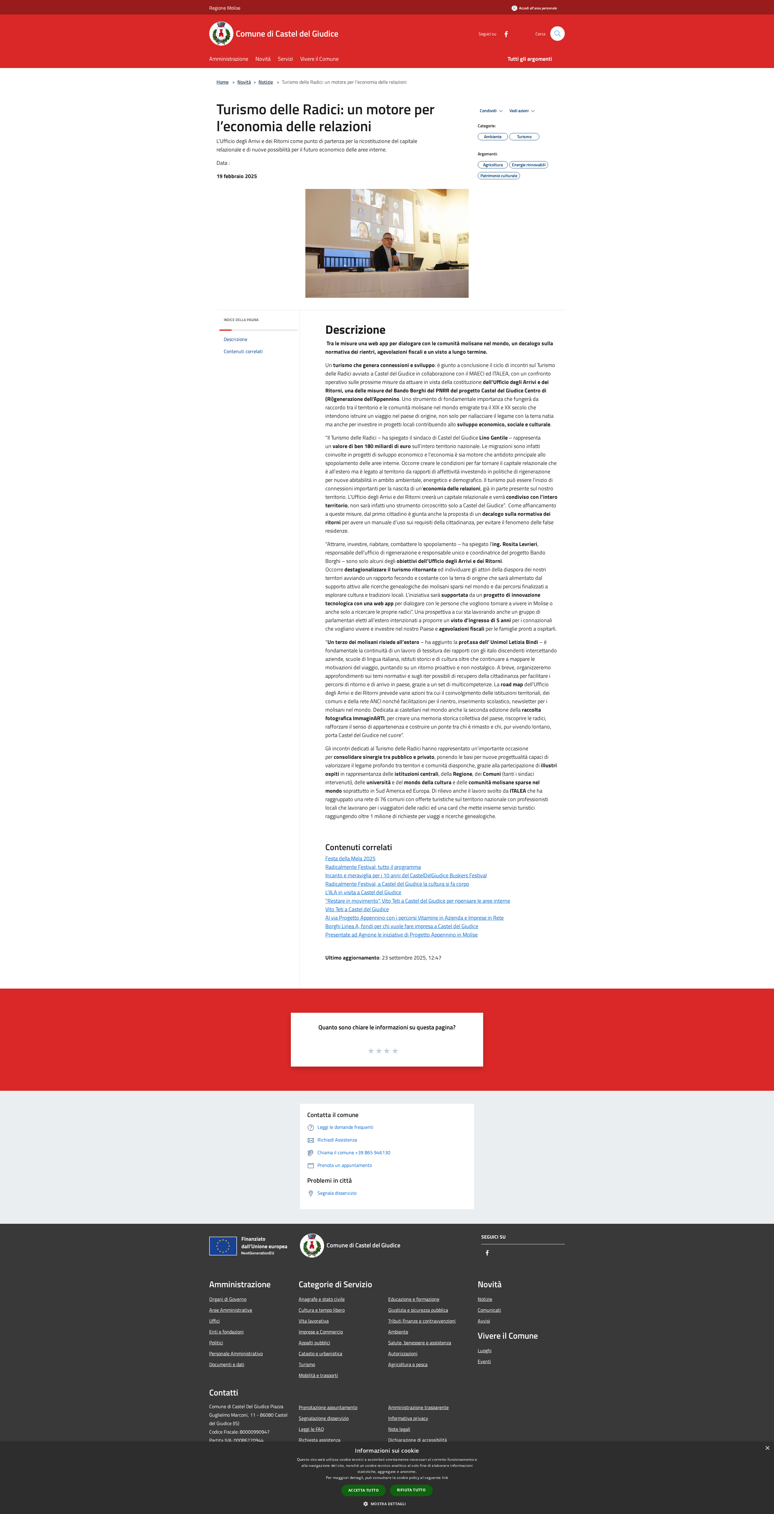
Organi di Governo (227, 1299)
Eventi (484, 1361)
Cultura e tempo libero (322, 1310)
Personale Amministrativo (236, 1353)
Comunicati (489, 1310)
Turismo (307, 1364)
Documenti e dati (226, 1364)
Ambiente (398, 1331)
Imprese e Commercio (321, 1331)
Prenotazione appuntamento (328, 1407)
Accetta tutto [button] (363, 1490)
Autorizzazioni (403, 1353)
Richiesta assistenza (319, 1440)
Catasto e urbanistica (320, 1353)
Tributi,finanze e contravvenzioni (422, 1320)
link (445, 1477)
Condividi (488, 110)
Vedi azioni (519, 110)
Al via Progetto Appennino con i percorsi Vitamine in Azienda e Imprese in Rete (414, 918)
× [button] (767, 1448)
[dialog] (387, 1478)
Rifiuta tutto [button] (411, 1490)
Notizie (266, 82)
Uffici (214, 1320)
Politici (216, 1342)
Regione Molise (224, 7)
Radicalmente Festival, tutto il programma (373, 867)
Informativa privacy (408, 1418)
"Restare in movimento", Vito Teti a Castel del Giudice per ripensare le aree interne (417, 901)
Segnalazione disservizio (324, 1418)
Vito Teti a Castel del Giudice (357, 909)
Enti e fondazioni (226, 1331)
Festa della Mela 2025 (350, 858)
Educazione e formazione (413, 1299)
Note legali (399, 1429)
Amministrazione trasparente (418, 1407)
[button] (387, 1504)
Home (222, 82)
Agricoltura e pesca (408, 1364)
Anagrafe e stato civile (322, 1299)
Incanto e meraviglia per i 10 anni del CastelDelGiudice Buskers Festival (406, 875)
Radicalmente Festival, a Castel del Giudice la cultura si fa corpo (397, 884)
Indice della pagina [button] (241, 320)
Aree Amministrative (230, 1310)
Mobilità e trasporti (318, 1375)
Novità (244, 82)
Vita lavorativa (314, 1320)
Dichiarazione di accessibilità (417, 1440)
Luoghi (485, 1350)
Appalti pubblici (314, 1342)
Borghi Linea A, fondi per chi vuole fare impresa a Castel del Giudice (401, 926)
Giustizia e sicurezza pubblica (418, 1310)
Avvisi (484, 1320)
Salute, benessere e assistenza (419, 1342)
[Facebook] (504, 33)
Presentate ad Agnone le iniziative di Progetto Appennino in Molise (401, 935)
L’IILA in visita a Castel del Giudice (363, 892)
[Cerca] (557, 33)
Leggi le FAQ (311, 1429)
